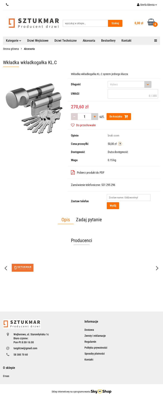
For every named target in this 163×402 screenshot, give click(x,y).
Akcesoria (89, 40)
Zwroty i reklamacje (95, 335)
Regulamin (90, 341)
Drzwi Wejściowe (38, 40)
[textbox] (126, 84)
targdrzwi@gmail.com (25, 348)
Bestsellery (108, 40)
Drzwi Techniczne (65, 40)
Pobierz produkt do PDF (90, 172)
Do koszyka (116, 116)
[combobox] (129, 84)
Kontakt (126, 40)
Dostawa (89, 329)
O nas (6, 376)
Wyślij (113, 205)
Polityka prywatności (95, 347)
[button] (91, 321)
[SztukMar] (22, 268)
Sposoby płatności (94, 353)
